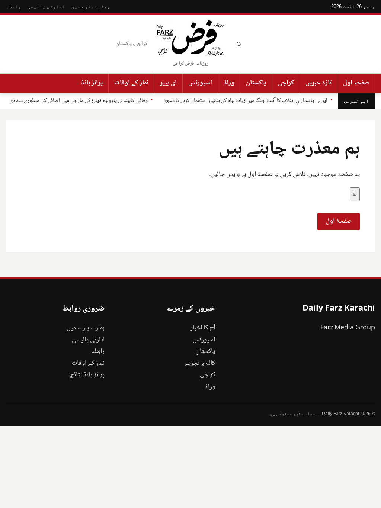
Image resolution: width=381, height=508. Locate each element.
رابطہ (13, 6)
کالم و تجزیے (200, 363)
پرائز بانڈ (92, 83)
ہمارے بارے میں (90, 6)
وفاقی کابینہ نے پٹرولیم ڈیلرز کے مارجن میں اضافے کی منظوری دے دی (78, 101)
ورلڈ (229, 83)
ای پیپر (168, 83)
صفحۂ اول (339, 221)
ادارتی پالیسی (46, 6)
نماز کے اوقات (131, 83)
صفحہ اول (356, 83)
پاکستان (256, 83)
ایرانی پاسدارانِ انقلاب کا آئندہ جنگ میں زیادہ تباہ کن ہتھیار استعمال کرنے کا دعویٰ (245, 101)
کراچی (286, 83)
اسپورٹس (200, 83)
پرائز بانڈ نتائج (87, 374)
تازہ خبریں (318, 83)
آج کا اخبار (202, 328)
